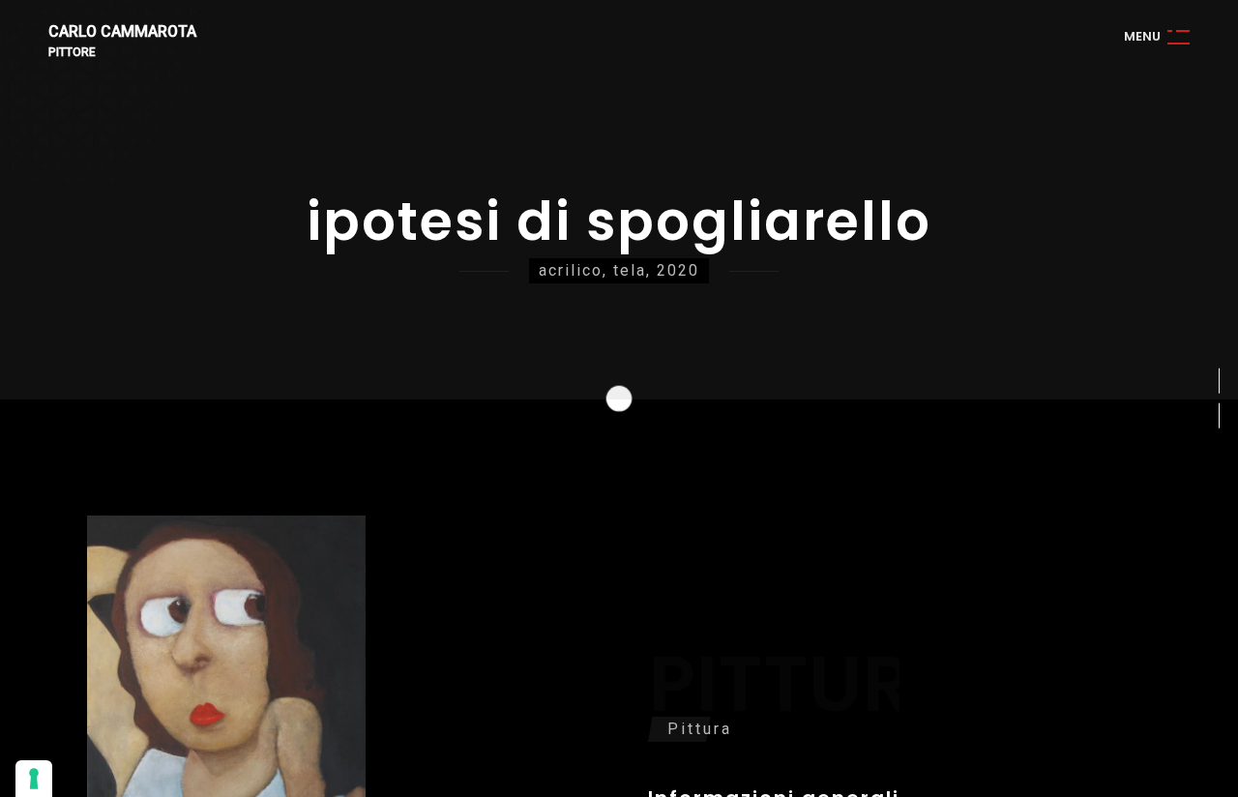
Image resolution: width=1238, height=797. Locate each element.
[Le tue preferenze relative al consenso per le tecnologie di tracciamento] (33, 778)
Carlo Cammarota (122, 32)
